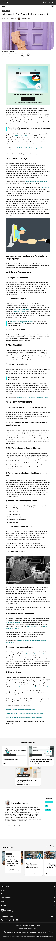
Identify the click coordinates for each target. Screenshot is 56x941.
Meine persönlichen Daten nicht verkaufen (28, 928)
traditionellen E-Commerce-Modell (34, 654)
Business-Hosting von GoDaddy (22, 322)
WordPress (29, 856)
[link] (10, 55)
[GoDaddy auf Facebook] (2, 920)
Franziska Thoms (26, 18)
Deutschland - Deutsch (7, 916)
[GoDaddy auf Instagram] (6, 920)
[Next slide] (52, 846)
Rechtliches (18, 925)
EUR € (51, 916)
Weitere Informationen (11, 870)
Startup (9, 853)
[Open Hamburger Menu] (3, 2)
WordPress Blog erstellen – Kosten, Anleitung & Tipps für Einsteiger (12, 862)
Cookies (38, 925)
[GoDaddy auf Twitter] (13, 920)
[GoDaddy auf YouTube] (17, 920)
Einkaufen (3, 905)
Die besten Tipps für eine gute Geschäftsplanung (20, 709)
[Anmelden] (49, 2)
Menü (3, 6)
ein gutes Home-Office (22, 309)
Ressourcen (4, 893)
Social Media (31, 626)
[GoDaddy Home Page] (7, 910)
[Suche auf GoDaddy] (52, 6)
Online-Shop (45, 187)
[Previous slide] (46, 846)
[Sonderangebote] (43, 2)
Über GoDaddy (5, 886)
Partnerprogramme (6, 897)
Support (3, 890)
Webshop (48, 809)
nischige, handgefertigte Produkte (36, 181)
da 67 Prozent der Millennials (22, 136)
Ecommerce (6, 10)
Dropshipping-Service (18, 311)
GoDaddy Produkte (9, 754)
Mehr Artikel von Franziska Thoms (14, 826)
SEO (47, 805)
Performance (50, 856)
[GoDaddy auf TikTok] (9, 920)
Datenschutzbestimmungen (28, 925)
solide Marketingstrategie (14, 622)
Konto (2, 901)
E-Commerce (49, 802)
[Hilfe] (46, 2)
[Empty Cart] (52, 2)
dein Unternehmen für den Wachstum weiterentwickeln (31, 687)
